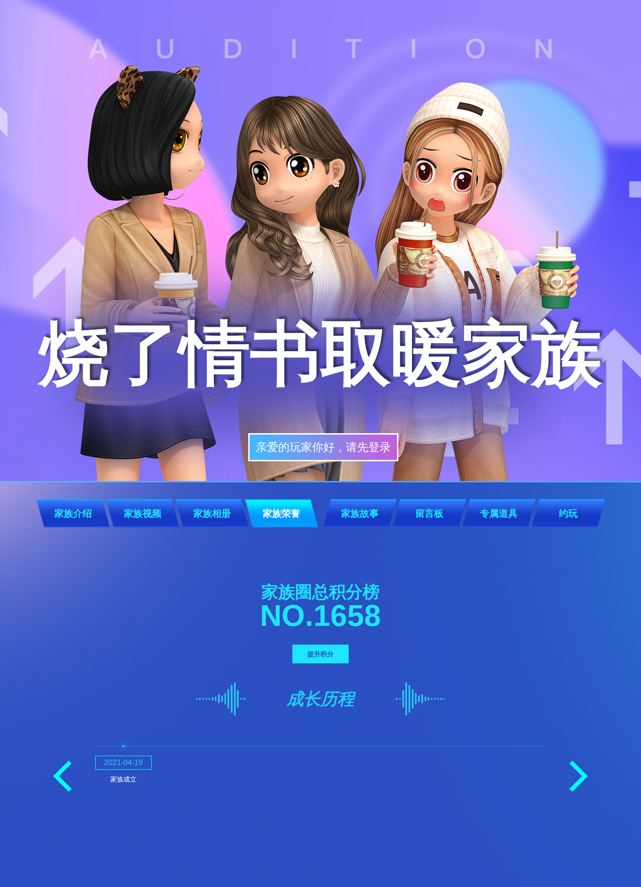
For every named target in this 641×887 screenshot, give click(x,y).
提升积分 (320, 654)
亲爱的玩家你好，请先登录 (323, 447)
